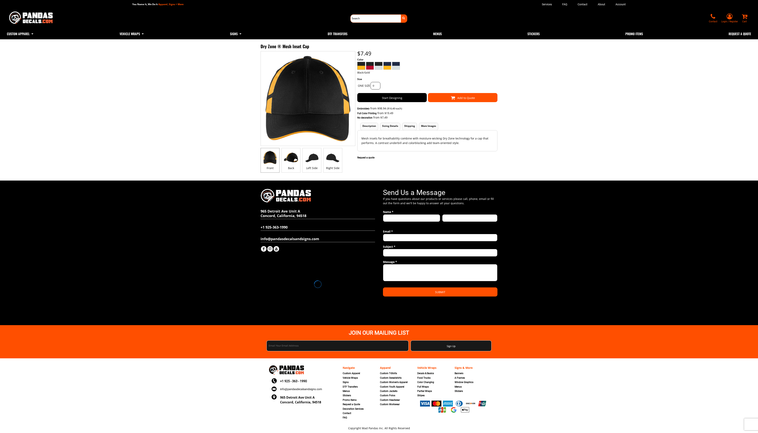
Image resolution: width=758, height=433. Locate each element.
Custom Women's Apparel (394, 382)
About (601, 4)
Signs (346, 382)
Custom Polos (387, 395)
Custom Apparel (351, 373)
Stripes (421, 395)
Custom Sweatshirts (391, 378)
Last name (448, 223)
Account (620, 4)
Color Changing (425, 382)
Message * (390, 262)
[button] (20, 33)
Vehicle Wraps (350, 378)
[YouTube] (276, 249)
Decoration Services (353, 409)
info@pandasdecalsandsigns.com (301, 389)
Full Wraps (423, 386)
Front (270, 168)
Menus (346, 391)
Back (291, 168)
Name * (388, 212)
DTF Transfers (350, 386)
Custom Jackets (388, 391)
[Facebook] (263, 249)
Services (547, 4)
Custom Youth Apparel (392, 386)
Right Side (333, 168)
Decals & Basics (425, 373)
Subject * (389, 247)
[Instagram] (270, 249)
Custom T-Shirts (388, 373)
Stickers (347, 395)
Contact (582, 4)
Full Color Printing (367, 113)
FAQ (564, 4)
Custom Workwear (390, 404)
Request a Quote (351, 404)
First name (389, 223)
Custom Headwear (390, 400)
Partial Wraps (424, 391)
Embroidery (363, 108)
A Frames (460, 378)
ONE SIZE (364, 86)
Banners (459, 373)
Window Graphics (464, 382)
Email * (388, 231)
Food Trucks (424, 378)
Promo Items (349, 400)
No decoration (364, 117)
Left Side (312, 168)
